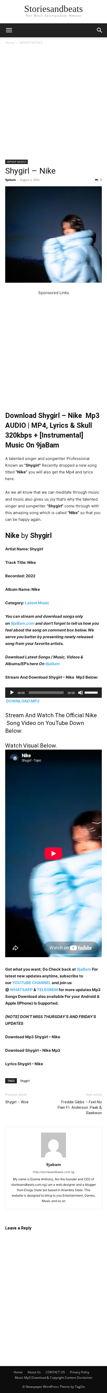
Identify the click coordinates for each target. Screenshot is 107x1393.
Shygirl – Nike (30, 171)
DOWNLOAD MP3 (22, 701)
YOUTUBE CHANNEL (31, 982)
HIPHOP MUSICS (31, 42)
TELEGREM (47, 989)
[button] (9, 30)
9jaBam (52, 663)
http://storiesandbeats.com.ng (53, 1172)
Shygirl (25, 1081)
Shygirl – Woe (17, 1102)
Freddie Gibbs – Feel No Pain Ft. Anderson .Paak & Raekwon (80, 1107)
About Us (34, 1372)
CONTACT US (55, 1372)
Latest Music (37, 602)
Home (9, 42)
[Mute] (80, 692)
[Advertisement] (53, 104)
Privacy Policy (79, 1372)
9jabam (10, 180)
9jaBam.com (23, 623)
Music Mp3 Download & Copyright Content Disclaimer (53, 1377)
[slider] (92, 692)
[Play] (12, 692)
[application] (53, 692)
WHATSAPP (21, 989)
